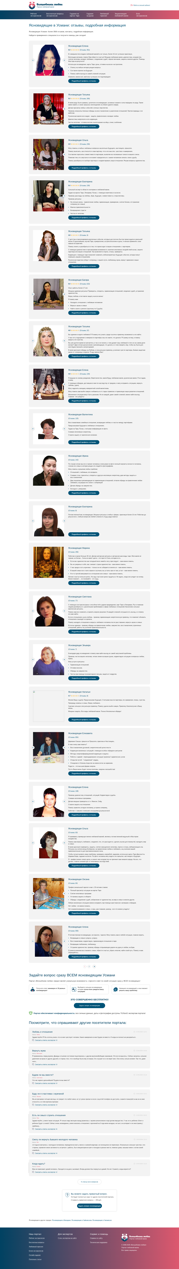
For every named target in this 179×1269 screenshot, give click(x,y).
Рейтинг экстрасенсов (35, 15)
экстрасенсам (54, 15)
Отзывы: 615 (84, 284)
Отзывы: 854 (73, 737)
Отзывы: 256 (73, 552)
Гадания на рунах (90, 15)
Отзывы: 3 (84, 235)
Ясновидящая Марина (79, 548)
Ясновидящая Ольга (78, 140)
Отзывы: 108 (73, 791)
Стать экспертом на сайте (67, 1238)
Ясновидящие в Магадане (61, 1220)
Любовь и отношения (42, 1032)
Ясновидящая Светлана (79, 597)
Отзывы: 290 (84, 144)
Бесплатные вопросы (36, 1242)
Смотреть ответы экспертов (45, 1040)
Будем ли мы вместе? (42, 1075)
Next (64, 60)
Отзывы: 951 (84, 50)
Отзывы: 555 (73, 931)
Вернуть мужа (39, 1051)
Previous (33, 60)
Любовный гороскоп (104, 15)
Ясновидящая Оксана (78, 879)
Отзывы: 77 (73, 600)
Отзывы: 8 (72, 510)
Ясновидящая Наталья (79, 692)
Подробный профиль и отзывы (84, 81)
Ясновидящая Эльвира (79, 645)
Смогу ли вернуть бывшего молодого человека (54, 1139)
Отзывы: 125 (73, 418)
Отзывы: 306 (84, 98)
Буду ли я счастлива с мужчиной (48, 1094)
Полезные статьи (35, 1259)
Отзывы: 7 (72, 649)
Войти (142, 5)
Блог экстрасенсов (141, 15)
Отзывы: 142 (73, 460)
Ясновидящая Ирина (78, 456)
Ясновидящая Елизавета (80, 733)
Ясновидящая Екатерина (80, 181)
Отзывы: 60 (73, 883)
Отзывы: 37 (84, 330)
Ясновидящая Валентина (80, 414)
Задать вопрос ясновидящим (89, 1005)
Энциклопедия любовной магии (121, 15)
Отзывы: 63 (73, 832)
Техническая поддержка (98, 1242)
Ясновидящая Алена (78, 927)
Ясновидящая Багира (78, 280)
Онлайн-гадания (35, 1255)
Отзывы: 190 (84, 185)
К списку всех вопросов (89, 1182)
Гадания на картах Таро (74, 15)
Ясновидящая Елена (78, 46)
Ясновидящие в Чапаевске (102, 1220)
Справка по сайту (96, 1238)
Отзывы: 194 (84, 374)
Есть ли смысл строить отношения (49, 1115)
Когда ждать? (38, 1164)
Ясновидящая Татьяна (79, 94)
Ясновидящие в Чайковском (81, 1220)
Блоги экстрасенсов (36, 1251)
